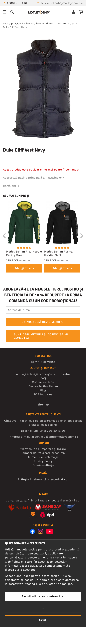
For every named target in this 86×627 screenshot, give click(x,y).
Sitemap (43, 404)
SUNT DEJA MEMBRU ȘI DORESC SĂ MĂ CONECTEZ (41, 336)
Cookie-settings (43, 465)
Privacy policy (43, 461)
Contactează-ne (43, 382)
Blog (43, 390)
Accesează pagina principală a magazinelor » (33, 177)
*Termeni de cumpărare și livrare (43, 448)
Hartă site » (11, 185)
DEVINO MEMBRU (43, 361)
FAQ (43, 378)
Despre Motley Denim (43, 386)
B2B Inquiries (43, 394)
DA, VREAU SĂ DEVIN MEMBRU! (43, 321)
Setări (43, 619)
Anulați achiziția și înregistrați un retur (43, 374)
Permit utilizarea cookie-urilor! (43, 596)
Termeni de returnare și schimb (43, 452)
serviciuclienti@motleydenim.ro (62, 3)
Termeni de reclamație (43, 457)
